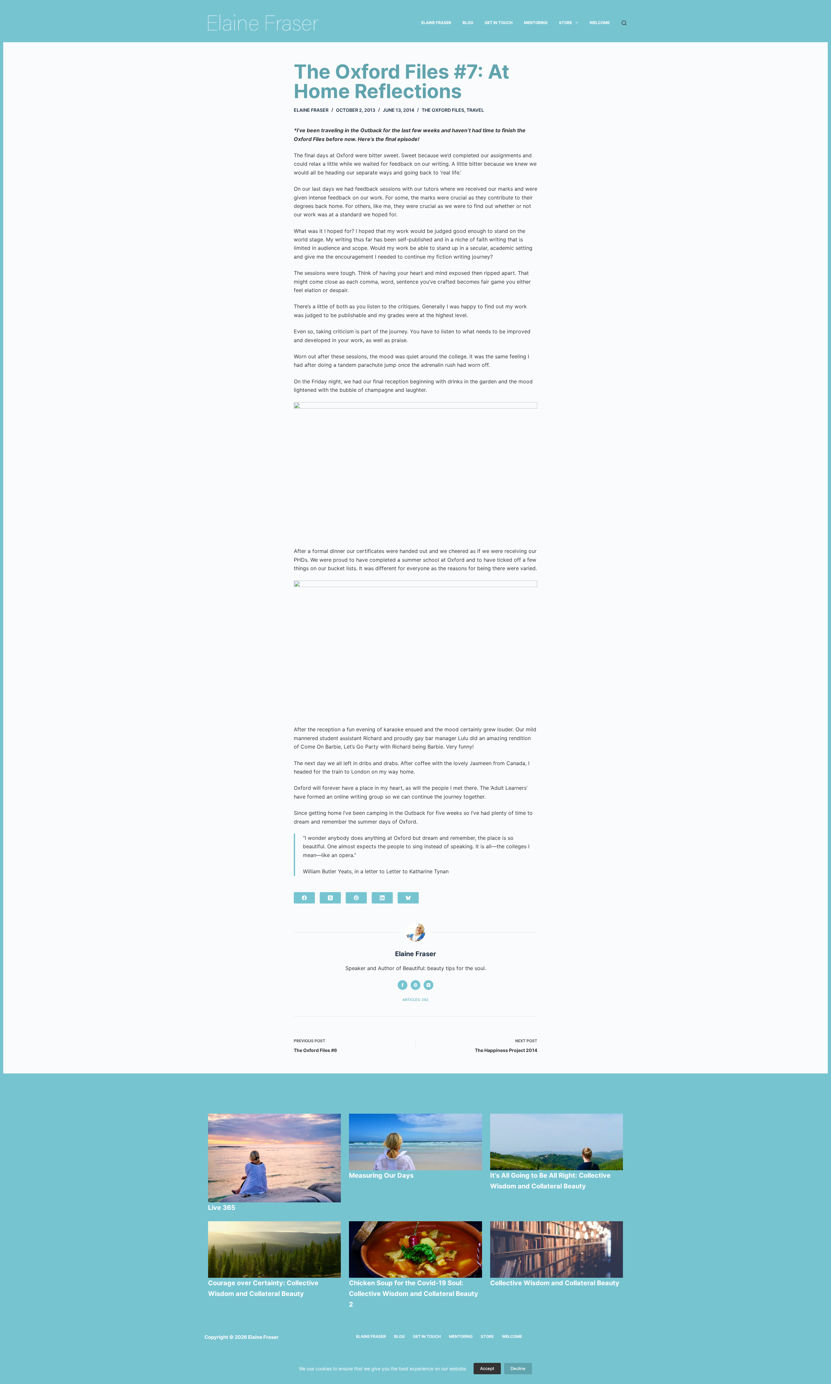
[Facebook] (304, 897)
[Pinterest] (356, 897)
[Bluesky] (408, 897)
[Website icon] (415, 985)
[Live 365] (274, 1158)
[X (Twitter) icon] (428, 985)
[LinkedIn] (382, 897)
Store (565, 22)
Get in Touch (499, 22)
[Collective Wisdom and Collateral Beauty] (556, 1249)
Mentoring (536, 22)
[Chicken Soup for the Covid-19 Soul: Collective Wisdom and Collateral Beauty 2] (415, 1249)
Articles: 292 (415, 999)
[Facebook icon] (402, 985)
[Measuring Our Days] (415, 1142)
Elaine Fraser (436, 22)
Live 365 (221, 1207)
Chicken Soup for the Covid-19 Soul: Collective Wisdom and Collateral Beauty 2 (413, 1293)
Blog (468, 22)
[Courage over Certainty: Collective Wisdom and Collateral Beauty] (274, 1249)
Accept (487, 1368)
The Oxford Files (443, 110)
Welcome (599, 22)
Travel (475, 110)
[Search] (624, 22)
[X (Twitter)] (330, 897)
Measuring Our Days (382, 1175)
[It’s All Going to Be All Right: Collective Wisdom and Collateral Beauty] (556, 1142)
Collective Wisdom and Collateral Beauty (554, 1283)
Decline (518, 1368)
